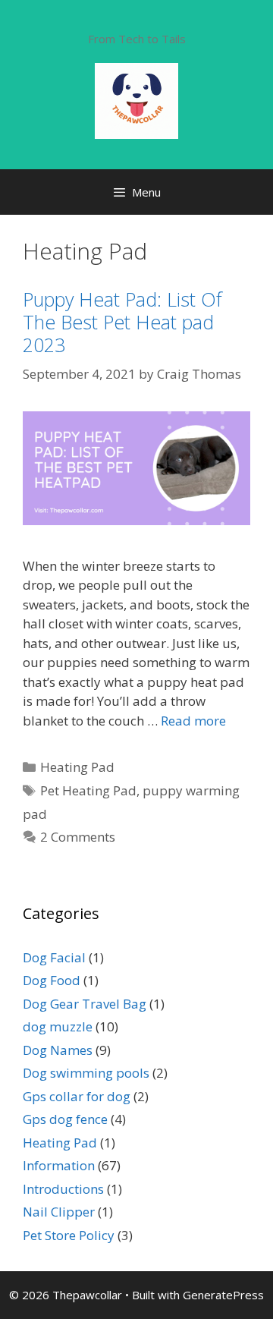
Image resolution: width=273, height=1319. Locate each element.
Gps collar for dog (76, 1096)
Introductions (63, 1189)
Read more (193, 720)
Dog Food (51, 980)
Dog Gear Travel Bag (84, 1003)
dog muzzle (58, 1026)
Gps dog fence (65, 1119)
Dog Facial (54, 957)
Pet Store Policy (69, 1235)
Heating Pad (77, 767)
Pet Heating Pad (88, 790)
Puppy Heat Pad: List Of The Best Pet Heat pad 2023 (122, 321)
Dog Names (58, 1050)
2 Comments (77, 836)
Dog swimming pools (86, 1072)
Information (59, 1165)
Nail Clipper (59, 1211)
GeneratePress (223, 1294)
